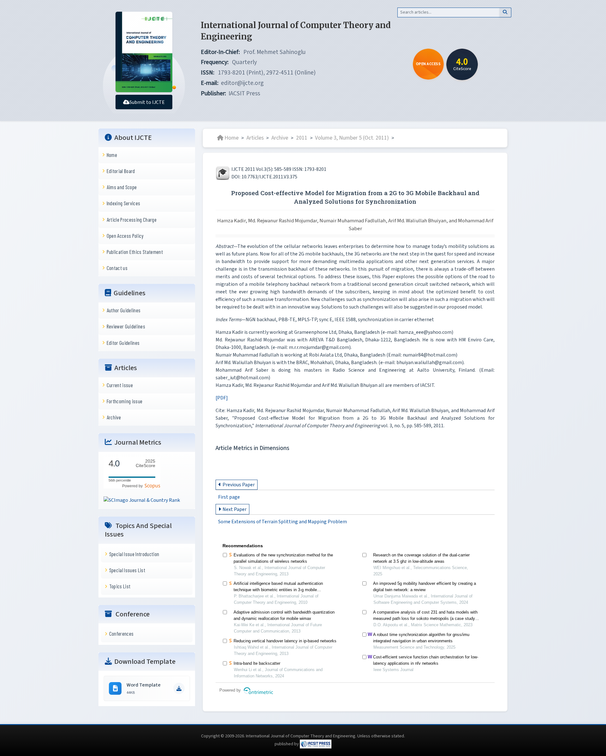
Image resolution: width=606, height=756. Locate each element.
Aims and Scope (122, 187)
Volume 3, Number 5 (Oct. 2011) (352, 138)
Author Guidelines (124, 310)
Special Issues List (127, 570)
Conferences (121, 633)
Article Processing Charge (132, 219)
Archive (114, 417)
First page (229, 497)
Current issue (120, 384)
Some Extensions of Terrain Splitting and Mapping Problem (282, 521)
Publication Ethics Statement (135, 252)
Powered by (133, 485)
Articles (255, 138)
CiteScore (145, 463)
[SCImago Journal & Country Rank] (142, 499)
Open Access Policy (125, 235)
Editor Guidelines (123, 342)
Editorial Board (121, 171)
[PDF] (222, 397)
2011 (301, 138)
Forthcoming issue (125, 401)
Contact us (117, 268)
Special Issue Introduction (134, 554)
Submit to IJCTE (147, 102)
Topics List (120, 586)
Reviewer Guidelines (126, 326)
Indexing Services (123, 203)
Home (112, 155)
